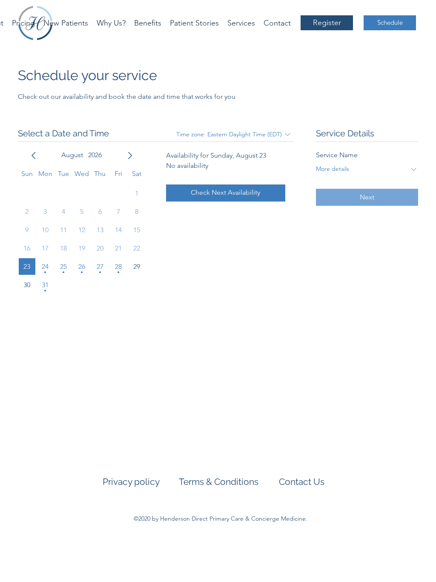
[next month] (130, 155)
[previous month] (34, 155)
